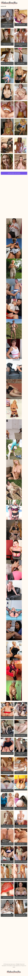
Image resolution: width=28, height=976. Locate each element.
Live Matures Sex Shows (14, 173)
